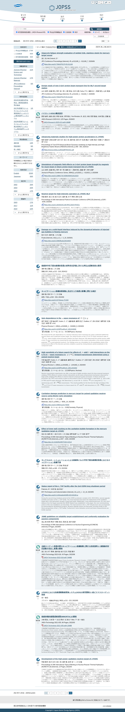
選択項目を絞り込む (23, 61)
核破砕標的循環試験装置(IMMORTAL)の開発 (59, 617)
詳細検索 (101, 36)
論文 (62, 18)
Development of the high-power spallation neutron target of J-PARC (70, 659)
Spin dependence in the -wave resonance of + (64, 318)
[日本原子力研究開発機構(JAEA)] (18, 6)
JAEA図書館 (107, 706)
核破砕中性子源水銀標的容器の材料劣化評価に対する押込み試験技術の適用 (71, 266)
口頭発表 (68, 32)
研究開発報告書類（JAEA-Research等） (32, 32)
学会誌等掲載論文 (56, 32)
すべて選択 (41, 47)
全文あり (106, 32)
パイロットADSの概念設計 (52, 113)
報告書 (43, 17)
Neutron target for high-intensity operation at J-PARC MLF (66, 194)
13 (76, 41)
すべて (23, 16)
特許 (102, 16)
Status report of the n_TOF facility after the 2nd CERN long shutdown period (73, 486)
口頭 (82, 17)
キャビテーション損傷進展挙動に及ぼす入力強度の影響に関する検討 (69, 291)
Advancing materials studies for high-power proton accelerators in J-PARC (73, 137)
